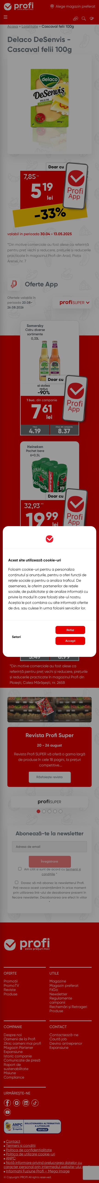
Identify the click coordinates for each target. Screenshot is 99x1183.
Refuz (70, 630)
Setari (16, 637)
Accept (70, 641)
